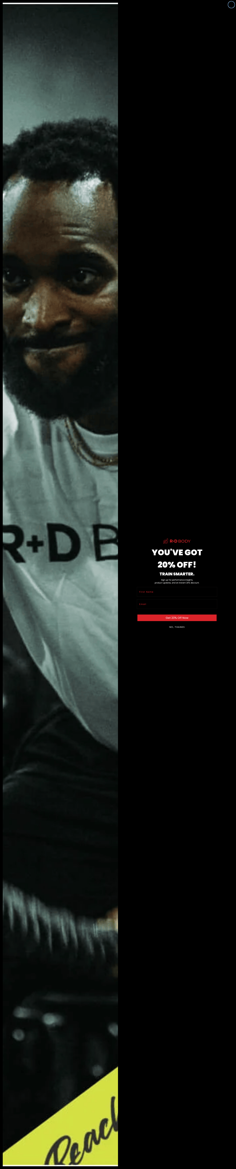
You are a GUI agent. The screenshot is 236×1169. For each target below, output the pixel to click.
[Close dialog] (231, 4)
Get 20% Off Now (177, 618)
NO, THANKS (177, 627)
